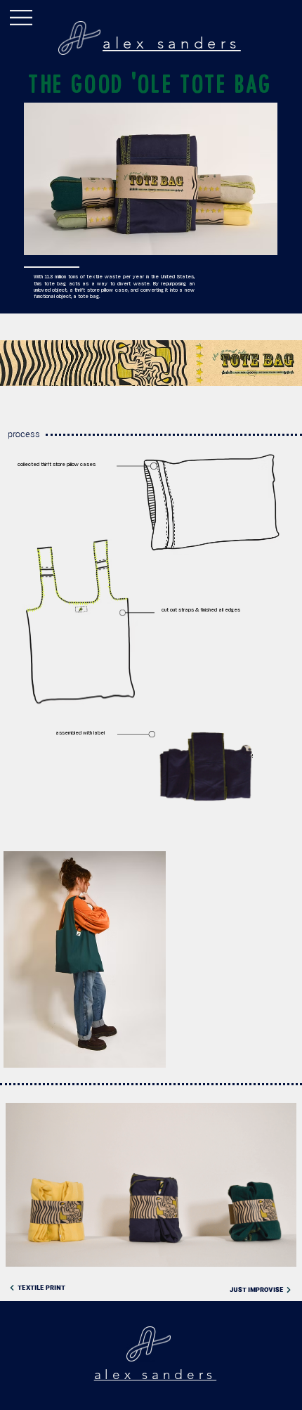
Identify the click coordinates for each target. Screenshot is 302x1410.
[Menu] (21, 17)
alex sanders (172, 43)
